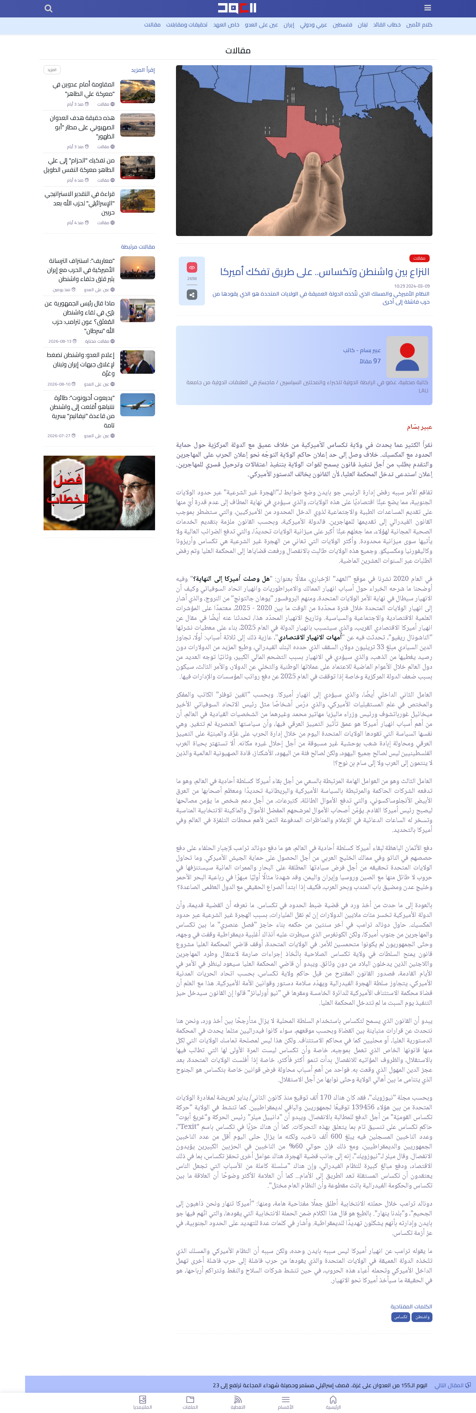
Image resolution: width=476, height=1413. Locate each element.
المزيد (51, 69)
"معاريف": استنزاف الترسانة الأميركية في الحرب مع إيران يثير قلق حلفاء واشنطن (81, 270)
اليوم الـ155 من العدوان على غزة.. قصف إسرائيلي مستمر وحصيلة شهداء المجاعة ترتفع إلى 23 (320, 1385)
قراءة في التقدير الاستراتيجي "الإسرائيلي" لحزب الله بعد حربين (80, 203)
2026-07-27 (59, 436)
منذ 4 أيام (76, 180)
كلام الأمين (419, 24)
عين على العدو (261, 24)
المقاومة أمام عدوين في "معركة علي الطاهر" (84, 89)
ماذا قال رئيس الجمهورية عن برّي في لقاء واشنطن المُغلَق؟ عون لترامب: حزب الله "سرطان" (80, 317)
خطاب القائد (387, 24)
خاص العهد (226, 24)
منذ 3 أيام (76, 104)
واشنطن (422, 1317)
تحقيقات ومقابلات (187, 24)
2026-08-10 (59, 384)
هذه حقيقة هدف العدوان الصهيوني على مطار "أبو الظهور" (82, 127)
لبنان (363, 24)
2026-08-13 (60, 341)
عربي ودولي (313, 24)
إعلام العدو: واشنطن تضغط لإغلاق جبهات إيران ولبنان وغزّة (81, 364)
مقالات (152, 24)
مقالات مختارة (97, 341)
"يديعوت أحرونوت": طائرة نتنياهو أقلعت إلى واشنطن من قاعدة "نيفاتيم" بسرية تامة (82, 411)
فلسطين (342, 24)
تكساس (400, 1317)
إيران (289, 24)
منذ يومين (62, 290)
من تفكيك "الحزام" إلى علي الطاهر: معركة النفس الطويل (79, 165)
